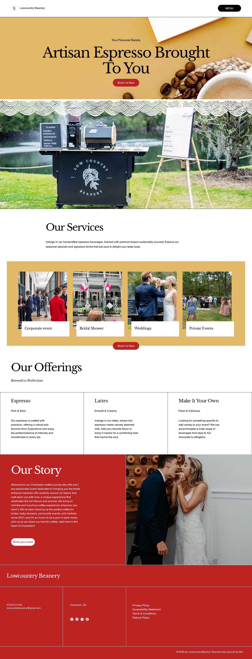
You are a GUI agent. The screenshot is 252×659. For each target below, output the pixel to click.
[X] (82, 619)
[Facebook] (72, 619)
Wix (241, 651)
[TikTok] (87, 619)
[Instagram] (77, 619)
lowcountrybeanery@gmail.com (24, 608)
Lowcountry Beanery (32, 8)
